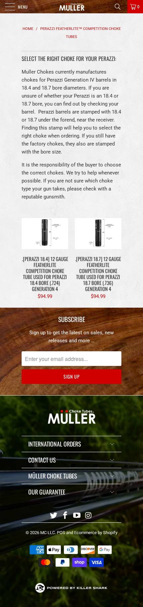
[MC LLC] (71, 6)
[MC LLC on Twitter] (54, 516)
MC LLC (47, 532)
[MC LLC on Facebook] (66, 516)
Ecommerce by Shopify (95, 532)
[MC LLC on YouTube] (77, 516)
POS (61, 532)
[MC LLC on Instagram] (88, 516)
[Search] (120, 7)
